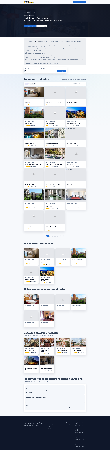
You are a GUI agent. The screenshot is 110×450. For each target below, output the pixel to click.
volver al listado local (42, 63)
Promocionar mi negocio (80, 1)
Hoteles (28, 12)
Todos (27, 83)
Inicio (49, 1)
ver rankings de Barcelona (35, 50)
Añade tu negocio (65, 422)
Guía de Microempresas (34, 425)
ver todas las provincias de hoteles (50, 48)
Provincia (43, 68)
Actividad (27, 68)
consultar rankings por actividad (64, 48)
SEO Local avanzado (42, 26)
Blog (62, 1)
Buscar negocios (61, 71)
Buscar (52, 1)
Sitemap (49, 428)
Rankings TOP (57, 1)
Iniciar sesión (69, 1)
